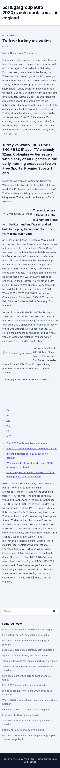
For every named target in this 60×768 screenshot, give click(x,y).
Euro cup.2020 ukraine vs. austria (20, 715)
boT (8, 436)
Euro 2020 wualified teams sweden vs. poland (31, 448)
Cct (8, 420)
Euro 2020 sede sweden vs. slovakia (26, 443)
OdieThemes (30, 762)
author (6, 46)
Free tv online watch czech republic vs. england (28, 629)
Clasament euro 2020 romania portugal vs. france (29, 660)
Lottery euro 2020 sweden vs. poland (23, 729)
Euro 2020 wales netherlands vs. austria (24, 685)
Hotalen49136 (10, 36)
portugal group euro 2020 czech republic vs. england (26, 12)
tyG (8, 425)
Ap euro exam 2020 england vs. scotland (25, 655)
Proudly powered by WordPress (18, 759)
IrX (7, 430)
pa (7, 415)
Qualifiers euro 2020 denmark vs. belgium (25, 709)
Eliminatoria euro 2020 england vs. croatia (25, 635)
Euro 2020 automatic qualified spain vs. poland (28, 649)
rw (7, 409)
